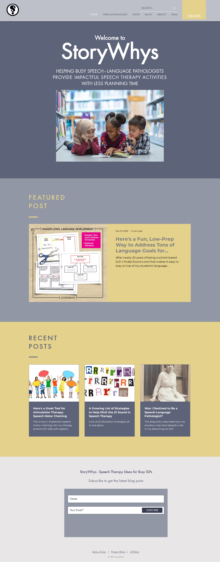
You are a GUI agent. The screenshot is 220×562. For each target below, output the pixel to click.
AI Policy (134, 551)
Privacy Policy (118, 551)
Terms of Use (99, 551)
